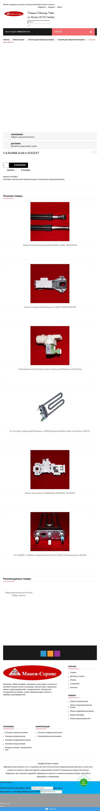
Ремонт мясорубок (77, 715)
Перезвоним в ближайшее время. (15, 788)
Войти (59, 7)
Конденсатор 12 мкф (95, 152)
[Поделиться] (3, 803)
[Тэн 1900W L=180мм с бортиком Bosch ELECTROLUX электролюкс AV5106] (50, 532)
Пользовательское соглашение (49, 736)
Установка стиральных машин (16, 733)
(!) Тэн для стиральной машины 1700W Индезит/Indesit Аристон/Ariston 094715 (50, 431)
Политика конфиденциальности (50, 733)
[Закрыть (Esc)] (1, 803)
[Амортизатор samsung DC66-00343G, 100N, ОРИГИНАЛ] (50, 222)
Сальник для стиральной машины (71, 40)
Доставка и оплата (77, 676)
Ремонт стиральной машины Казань (81, 706)
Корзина (51, 7)
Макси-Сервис (18, 40)
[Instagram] (57, 654)
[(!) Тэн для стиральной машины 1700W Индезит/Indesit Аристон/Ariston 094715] (50, 408)
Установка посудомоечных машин (18, 740)
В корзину (20, 165)
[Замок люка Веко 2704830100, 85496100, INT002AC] (50, 470)
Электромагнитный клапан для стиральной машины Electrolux (50, 369)
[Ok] (50, 654)
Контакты (73, 688)
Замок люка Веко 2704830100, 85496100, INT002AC (50, 493)
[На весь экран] (6, 803)
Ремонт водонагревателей (80, 719)
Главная (6, 40)
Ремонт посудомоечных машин (82, 711)
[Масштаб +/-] (8, 803)
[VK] (43, 654)
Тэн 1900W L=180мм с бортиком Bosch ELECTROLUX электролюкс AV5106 (50, 555)
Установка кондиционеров (15, 744)
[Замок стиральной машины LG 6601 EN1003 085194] (50, 284)
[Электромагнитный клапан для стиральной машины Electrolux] (50, 346)
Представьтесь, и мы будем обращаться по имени (20, 792)
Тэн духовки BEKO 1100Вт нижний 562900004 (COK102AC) (92, 152)
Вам (12, 788)
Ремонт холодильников (79, 701)
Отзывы (73, 680)
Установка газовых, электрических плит (18, 749)
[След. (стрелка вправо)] (3, 806)
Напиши (52, 809)
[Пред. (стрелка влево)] (1, 806)
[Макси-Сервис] (14, 13)
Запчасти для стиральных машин (41, 40)
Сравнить (10, 170)
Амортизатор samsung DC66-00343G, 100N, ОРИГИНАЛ (50, 245)
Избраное (41, 7)
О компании (75, 684)
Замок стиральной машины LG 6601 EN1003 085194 (50, 307)
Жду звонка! (58, 788)
